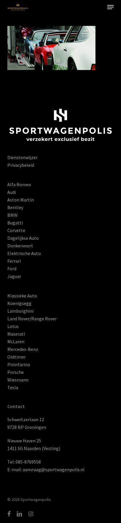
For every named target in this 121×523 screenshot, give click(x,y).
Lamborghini (20, 311)
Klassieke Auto (22, 296)
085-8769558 (28, 462)
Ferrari (14, 261)
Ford (11, 269)
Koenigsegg (19, 303)
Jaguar (14, 276)
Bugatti (15, 223)
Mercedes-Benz (22, 349)
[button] (110, 7)
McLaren (15, 341)
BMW (12, 215)
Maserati (16, 334)
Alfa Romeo (19, 184)
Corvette (16, 230)
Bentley (15, 207)
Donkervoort (20, 246)
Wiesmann (17, 380)
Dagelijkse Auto (23, 238)
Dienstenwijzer (22, 157)
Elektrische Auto (24, 253)
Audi (11, 192)
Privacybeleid (20, 165)
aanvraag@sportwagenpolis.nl (54, 469)
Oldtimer (16, 357)
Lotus (13, 326)
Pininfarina (18, 364)
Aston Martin (20, 200)
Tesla (12, 387)
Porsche (15, 372)
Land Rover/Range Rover (32, 319)
